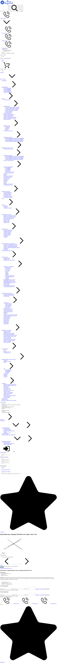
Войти (14, 451)
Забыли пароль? (5, 457)
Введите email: (14, 588)
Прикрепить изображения (40, 588)
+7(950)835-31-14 (5, 48)
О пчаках (5, 431)
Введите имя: (2, 588)
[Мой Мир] (3, 567)
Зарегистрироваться (3, 465)
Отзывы (10, 568)
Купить (1, 565)
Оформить (9, 58)
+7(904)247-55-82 (5, 40)
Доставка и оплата (5, 433)
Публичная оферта (7, 442)
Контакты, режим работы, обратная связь (8, 434)
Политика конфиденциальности (9, 443)
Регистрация (4, 452)
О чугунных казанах (7, 428)
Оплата (1, 402)
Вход (1, 452)
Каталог (1, 420)
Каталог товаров (3, 78)
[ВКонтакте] (0, 567)
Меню (4, 420)
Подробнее (2, 419)
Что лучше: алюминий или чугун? (9, 430)
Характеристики (6, 568)
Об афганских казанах (7, 429)
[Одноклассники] (2, 567)
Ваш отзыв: (26, 588)
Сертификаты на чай (7, 432)
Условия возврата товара (8, 444)
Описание (2, 568)
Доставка (4, 402)
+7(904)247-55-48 (3, 18)
